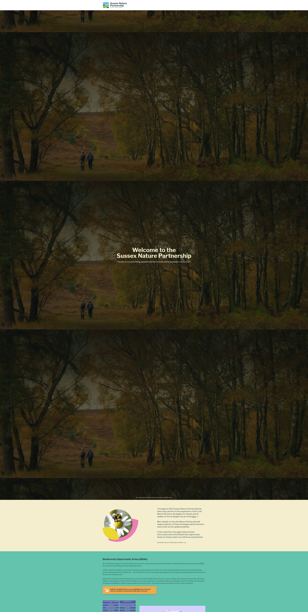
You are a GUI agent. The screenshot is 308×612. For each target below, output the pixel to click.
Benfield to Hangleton (111, 607)
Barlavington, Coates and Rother (127, 605)
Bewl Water (127, 607)
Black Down (127, 610)
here (194, 516)
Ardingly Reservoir (127, 601)
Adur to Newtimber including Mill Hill (110, 602)
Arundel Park (111, 605)
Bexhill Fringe (111, 610)
